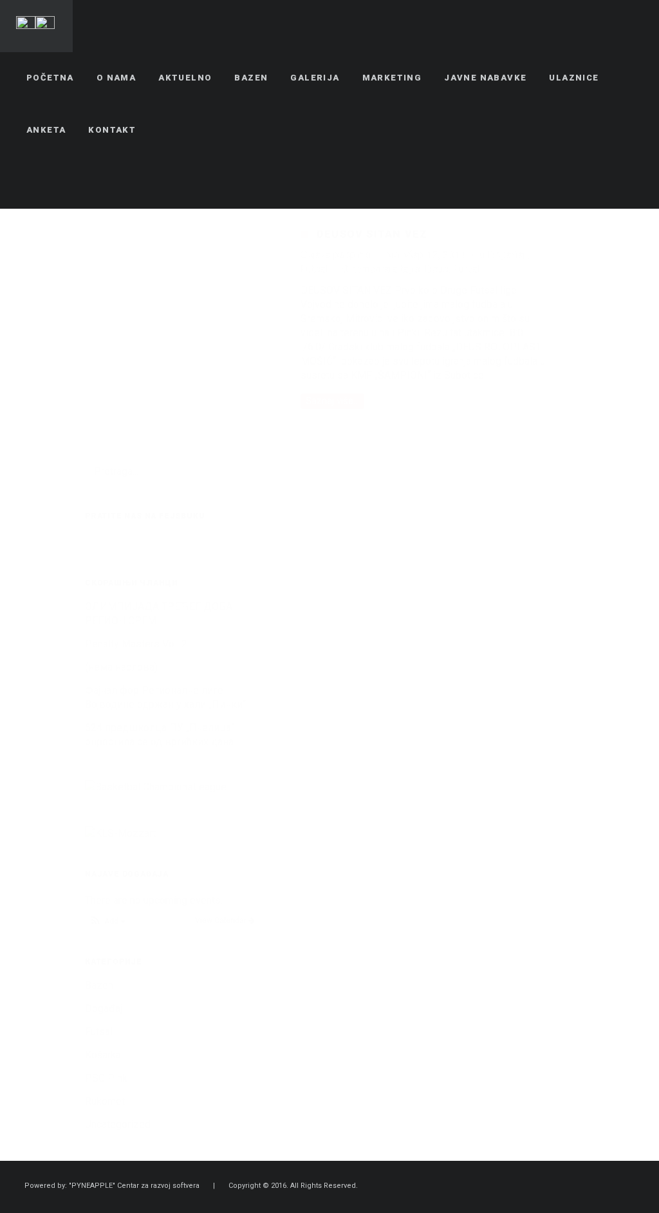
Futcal (466, 269)
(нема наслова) (121, 667)
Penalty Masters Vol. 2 (136, 644)
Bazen (99, 985)
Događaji (508, 255)
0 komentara (370, 269)
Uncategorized (118, 1124)
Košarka (103, 1055)
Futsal (314, 269)
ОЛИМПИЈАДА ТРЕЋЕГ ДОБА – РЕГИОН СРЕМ (163, 613)
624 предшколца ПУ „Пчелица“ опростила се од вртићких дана (159, 734)
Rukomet (105, 1101)
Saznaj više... (332, 400)
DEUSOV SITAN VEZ (372, 234)
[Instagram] (631, 182)
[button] (107, 921)
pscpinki (352, 255)
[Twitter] (608, 182)
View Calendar (221, 920)
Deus (437, 269)
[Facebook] (585, 182)
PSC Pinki (107, 1078)
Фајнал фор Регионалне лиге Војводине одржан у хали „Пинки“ (165, 697)
